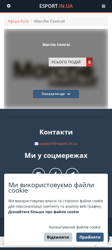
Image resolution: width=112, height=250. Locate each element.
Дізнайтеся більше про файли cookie (43, 211)
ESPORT (56, 6)
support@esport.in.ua (58, 143)
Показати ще (54, 93)
